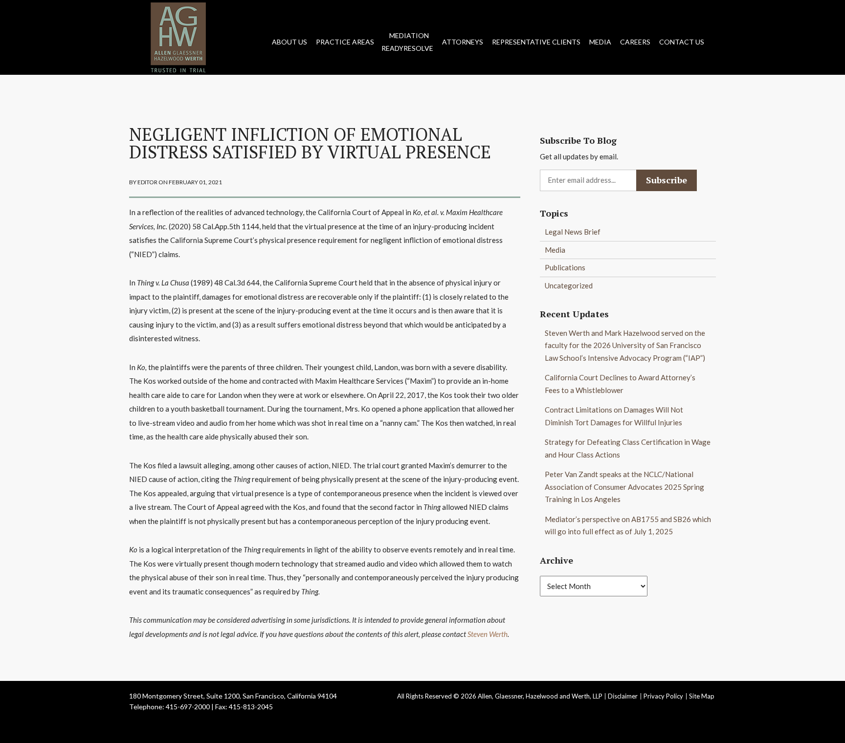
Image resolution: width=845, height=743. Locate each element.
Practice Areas (345, 42)
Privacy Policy (663, 696)
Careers (635, 42)
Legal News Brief (572, 231)
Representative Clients (536, 42)
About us (289, 42)
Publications (565, 267)
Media (600, 42)
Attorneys (462, 42)
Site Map (701, 696)
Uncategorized (569, 285)
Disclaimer (623, 696)
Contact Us (681, 42)
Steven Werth (487, 634)
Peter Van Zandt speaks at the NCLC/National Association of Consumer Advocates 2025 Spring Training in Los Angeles (624, 486)
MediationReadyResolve (407, 41)
